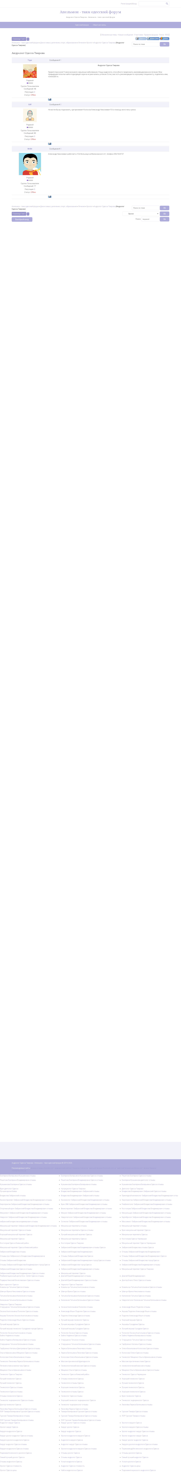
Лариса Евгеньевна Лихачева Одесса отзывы (79, 1353)
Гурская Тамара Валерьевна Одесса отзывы (79, 1416)
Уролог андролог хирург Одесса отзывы (138, 1431)
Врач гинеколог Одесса (131, 1396)
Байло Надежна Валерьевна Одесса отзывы (18, 1340)
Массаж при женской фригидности (75, 1361)
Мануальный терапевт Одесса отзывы (15, 1230)
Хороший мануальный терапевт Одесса (16, 1234)
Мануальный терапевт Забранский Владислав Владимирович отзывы (28, 1226)
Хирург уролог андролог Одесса (135, 1440)
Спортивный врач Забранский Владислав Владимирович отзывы (26, 1209)
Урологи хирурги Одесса (132, 1423)
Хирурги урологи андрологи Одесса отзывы (140, 1444)
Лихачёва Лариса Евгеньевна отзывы (137, 1405)
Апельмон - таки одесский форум (90, 12)
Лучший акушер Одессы (9, 1324)
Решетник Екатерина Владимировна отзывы (18, 1180)
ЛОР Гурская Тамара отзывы (133, 1416)
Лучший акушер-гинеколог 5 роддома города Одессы (21, 1329)
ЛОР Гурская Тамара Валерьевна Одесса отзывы (81, 1420)
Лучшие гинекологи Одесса (133, 1383)
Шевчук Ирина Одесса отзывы (73, 1291)
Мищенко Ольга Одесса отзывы (74, 1370)
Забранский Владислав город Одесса (76, 1265)
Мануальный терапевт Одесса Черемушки (139, 1243)
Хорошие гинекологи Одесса (133, 1392)
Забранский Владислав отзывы (13, 1252)
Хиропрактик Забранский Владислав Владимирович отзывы (24, 1204)
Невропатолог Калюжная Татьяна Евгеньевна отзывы (144, 1300)
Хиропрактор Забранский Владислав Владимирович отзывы (146, 1200)
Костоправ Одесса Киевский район (14, 1243)
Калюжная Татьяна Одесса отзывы (136, 1296)
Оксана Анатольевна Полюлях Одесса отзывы (19, 1311)
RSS (167, 35)
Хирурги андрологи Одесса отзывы (14, 1449)
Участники (138, 35)
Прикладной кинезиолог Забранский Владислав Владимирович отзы (150, 1196)
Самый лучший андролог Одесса (135, 1457)
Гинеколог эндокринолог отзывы (74, 1405)
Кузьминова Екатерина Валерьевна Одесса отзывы (143, 1184)
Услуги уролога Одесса (131, 1462)
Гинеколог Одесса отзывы (71, 1396)
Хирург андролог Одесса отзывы (13, 1444)
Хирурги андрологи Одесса (11, 1431)
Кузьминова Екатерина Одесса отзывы (16, 1184)
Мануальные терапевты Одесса (73, 1239)
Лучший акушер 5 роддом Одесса (135, 1329)
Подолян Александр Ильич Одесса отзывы (17, 1320)
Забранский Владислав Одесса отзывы (16, 1269)
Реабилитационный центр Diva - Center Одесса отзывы (22, 1276)
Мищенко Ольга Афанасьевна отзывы (15, 1370)
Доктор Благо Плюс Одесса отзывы (136, 1280)
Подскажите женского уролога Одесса (16, 1453)
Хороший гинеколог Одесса (133, 1379)
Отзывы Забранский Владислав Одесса (77, 1256)
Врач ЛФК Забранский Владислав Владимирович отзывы (84, 1204)
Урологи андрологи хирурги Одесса (75, 1436)
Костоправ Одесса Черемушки (134, 1239)
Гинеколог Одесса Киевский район (75, 1374)
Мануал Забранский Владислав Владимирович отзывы (83, 1213)
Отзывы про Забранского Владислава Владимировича (22, 1256)
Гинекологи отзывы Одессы (72, 1383)
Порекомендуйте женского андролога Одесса (140, 1449)
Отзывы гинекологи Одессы (72, 1379)
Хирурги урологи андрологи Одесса (14, 1440)
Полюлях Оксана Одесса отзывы (74, 1333)
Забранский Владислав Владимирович (77, 1252)
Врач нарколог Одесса (9, 1285)
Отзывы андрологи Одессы (11, 1462)
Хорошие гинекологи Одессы (73, 1387)
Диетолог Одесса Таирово (132, 1189)
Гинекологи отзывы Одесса (72, 1392)
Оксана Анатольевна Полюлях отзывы (77, 1307)
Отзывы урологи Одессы (132, 1453)
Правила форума (151, 35)
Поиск (161, 35)
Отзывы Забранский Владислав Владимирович (141, 1252)
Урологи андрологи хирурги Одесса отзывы (79, 1449)
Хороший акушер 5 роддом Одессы (75, 1329)
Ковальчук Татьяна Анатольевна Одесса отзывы (142, 1287)
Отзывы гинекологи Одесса (11, 1396)
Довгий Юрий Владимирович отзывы (76, 1276)
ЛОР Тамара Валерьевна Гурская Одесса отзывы (20, 1412)
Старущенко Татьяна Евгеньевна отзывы (16, 1344)
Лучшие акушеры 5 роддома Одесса (75, 1324)
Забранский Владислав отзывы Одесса (138, 1247)
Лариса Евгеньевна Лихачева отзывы (76, 1348)
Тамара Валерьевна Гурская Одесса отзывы (79, 1412)
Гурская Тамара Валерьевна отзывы (15, 1416)
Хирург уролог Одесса (70, 1427)
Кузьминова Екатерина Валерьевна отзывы (79, 1184)
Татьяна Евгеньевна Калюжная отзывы (16, 1296)
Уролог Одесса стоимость (11, 1466)
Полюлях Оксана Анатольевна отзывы (16, 1333)
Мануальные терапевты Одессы (135, 1234)
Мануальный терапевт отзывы (134, 1226)
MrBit (30, 149)
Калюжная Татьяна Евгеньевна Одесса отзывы (80, 1300)
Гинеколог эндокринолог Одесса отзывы (16, 1400)
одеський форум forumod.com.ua (102, 1168)
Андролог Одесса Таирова (104, 43)
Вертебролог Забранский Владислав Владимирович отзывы (146, 1217)
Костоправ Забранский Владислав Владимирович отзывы (146, 1209)
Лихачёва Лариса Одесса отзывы (74, 1409)
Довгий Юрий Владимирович (133, 1276)
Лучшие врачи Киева (8, 1191)
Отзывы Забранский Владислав (13, 1260)
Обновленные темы (109, 35)
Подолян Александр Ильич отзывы (136, 1316)
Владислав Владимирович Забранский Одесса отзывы (144, 1191)
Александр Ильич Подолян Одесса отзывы (78, 1311)
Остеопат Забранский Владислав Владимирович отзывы (84, 1222)
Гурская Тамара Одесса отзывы (135, 1412)
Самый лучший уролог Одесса (12, 1457)
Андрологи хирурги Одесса (72, 1440)
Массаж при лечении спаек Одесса (136, 1361)
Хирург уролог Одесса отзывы (73, 1423)
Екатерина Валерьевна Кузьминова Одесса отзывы (82, 1176)
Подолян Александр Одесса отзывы (75, 1316)
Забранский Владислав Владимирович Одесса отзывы (22, 1273)
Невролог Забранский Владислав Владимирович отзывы (23, 1217)
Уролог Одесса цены (8, 1470)
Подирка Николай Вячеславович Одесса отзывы (20, 1280)
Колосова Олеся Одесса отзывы (135, 1353)
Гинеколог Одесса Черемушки (134, 1374)
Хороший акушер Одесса (132, 1320)
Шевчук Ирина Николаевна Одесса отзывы (17, 1291)
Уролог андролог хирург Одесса (135, 1436)
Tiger (30, 60)
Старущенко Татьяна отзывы (73, 1340)
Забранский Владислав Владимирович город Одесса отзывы (86, 1260)
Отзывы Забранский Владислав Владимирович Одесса (144, 1256)
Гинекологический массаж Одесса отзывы (78, 1366)
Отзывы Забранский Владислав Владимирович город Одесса (25, 1265)
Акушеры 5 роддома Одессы (133, 1324)
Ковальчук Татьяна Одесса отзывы (14, 1287)
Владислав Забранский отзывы (13, 1196)
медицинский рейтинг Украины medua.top (71, 1168)
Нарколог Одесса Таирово (72, 1285)
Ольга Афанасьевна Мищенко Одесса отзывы (18, 1353)
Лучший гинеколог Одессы (11, 1383)
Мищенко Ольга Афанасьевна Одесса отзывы (140, 1370)
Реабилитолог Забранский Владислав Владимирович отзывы (147, 1204)
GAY (30, 104)
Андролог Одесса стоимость (73, 1466)
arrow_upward (175, 1466)
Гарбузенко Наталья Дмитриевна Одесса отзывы (20, 1348)
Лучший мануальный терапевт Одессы (76, 1234)
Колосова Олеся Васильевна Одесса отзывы (79, 1357)
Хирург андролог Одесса (71, 1431)
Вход (134, 4)
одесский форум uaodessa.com (130, 1168)
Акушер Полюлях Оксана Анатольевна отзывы (19, 1316)
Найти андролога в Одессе (72, 1470)
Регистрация (126, 4)
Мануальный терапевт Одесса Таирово (138, 1269)
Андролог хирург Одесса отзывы (74, 1444)
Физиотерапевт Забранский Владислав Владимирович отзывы (86, 1209)
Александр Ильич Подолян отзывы (136, 1307)
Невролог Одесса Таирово (11, 1304)
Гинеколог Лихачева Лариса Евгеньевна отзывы (19, 1361)
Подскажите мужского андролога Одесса (139, 1470)
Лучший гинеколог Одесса (10, 1379)
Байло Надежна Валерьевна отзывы (136, 1336)
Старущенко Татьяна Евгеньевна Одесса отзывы (20, 1307)
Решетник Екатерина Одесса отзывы (136, 1176)
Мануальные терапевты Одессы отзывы (77, 1230)
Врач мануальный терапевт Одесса (136, 1230)
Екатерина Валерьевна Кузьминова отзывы (18, 1176)
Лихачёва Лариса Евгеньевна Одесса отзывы (18, 1409)
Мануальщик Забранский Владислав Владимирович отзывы (146, 1213)
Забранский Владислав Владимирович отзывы (141, 1265)
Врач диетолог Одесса (9, 1189)
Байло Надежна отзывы (9, 1336)
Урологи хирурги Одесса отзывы (135, 1427)
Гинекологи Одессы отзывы (11, 1387)
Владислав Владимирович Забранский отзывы (80, 1191)
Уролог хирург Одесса (9, 1427)
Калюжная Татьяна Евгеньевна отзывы (16, 1300)
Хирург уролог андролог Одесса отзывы (16, 1436)
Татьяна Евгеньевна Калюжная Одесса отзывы (80, 1296)
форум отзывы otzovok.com (42, 1168)
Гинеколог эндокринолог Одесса (135, 1400)
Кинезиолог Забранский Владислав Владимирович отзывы (85, 1200)
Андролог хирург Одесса (10, 1423)
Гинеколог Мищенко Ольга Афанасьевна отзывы (142, 1357)
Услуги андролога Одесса (71, 1462)
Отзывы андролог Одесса (71, 1457)
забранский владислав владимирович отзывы (19, 1222)
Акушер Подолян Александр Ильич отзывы (139, 1311)
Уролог (89, 43)
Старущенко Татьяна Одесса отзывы (137, 1340)
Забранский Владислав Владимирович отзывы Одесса (83, 1247)
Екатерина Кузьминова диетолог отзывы (138, 1180)
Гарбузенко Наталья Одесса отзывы (136, 1344)
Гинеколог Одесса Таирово (11, 1374)
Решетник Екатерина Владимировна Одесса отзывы (82, 1180)
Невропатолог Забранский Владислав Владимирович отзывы (86, 1217)
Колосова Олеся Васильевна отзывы (15, 1357)
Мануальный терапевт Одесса (12, 1239)
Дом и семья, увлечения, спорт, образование (58, 43)
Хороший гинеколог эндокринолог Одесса (78, 1400)
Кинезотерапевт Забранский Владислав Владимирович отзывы (26, 1200)
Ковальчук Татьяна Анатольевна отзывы (78, 1287)
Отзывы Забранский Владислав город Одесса (140, 1260)
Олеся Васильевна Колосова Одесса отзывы (140, 1348)
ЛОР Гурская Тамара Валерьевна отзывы (17, 1420)
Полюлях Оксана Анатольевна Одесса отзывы (141, 1333)
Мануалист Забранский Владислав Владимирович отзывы (24, 1213)
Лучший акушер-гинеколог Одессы (75, 1320)
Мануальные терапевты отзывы (74, 1226)
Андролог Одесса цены (131, 1466)
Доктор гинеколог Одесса (10, 1405)
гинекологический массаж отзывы (136, 1366)
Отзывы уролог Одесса (70, 1453)
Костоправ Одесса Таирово (72, 1243)
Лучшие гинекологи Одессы (133, 1387)
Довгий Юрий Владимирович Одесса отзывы (79, 1280)
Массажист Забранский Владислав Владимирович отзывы (146, 1222)
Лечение (81, 43)
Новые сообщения (125, 35)
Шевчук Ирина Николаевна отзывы (136, 1291)
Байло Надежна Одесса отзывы (74, 1336)
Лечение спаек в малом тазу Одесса (14, 1366)
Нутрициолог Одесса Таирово (73, 1189)
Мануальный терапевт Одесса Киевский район (19, 1247)
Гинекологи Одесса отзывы (11, 1392)
